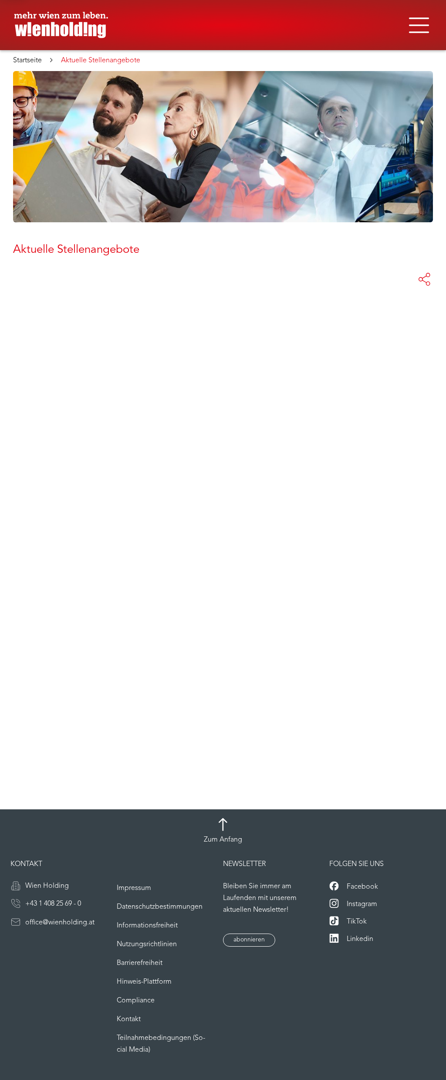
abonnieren (249, 940)
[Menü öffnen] (419, 25)
